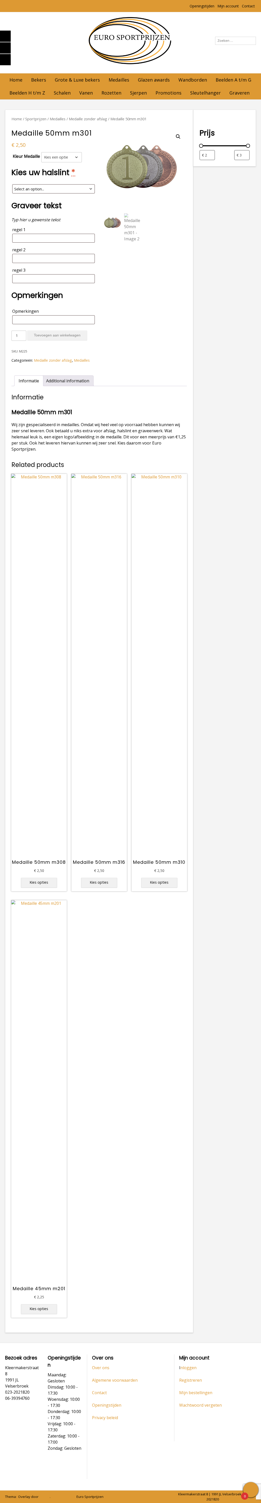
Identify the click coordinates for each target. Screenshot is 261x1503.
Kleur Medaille (26, 156)
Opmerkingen (25, 311)
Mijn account (228, 6)
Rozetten (111, 93)
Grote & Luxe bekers (77, 80)
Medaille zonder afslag (88, 118)
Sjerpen (138, 93)
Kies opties (39, 882)
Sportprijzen (35, 118)
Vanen (86, 93)
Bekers (38, 80)
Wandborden (192, 80)
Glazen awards (154, 80)
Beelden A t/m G (233, 80)
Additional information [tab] (67, 381)
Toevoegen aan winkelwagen (57, 335)
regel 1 (18, 229)
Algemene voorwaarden (115, 1380)
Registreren (190, 1380)
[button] (178, 136)
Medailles (119, 80)
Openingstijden (202, 6)
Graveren (239, 93)
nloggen (188, 1367)
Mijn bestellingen (195, 1392)
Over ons (100, 1367)
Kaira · (45, 1496)
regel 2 (18, 250)
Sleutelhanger (205, 93)
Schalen (62, 93)
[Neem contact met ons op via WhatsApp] (60, 1497)
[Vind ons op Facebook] (68, 1497)
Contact (248, 6)
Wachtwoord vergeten (200, 1405)
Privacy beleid (105, 1417)
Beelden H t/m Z (27, 93)
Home (15, 80)
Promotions (168, 93)
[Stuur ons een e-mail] (53, 1497)
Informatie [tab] (29, 381)
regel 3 (18, 270)
